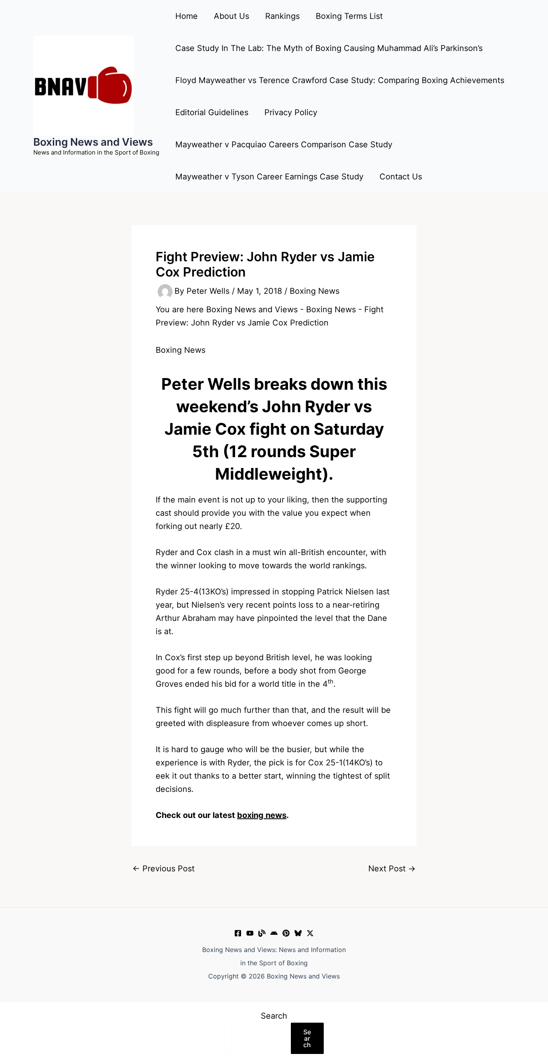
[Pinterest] (286, 933)
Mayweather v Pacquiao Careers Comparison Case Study (283, 144)
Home (186, 16)
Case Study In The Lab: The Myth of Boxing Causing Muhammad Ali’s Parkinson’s (329, 48)
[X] (310, 933)
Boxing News (314, 291)
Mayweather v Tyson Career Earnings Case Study (269, 176)
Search (274, 1016)
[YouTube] (250, 933)
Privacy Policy (290, 112)
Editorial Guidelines (211, 112)
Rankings (282, 16)
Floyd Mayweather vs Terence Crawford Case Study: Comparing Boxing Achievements (339, 80)
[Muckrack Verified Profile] (262, 933)
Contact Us (401, 176)
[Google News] (274, 933)
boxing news (261, 815)
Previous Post (163, 869)
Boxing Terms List (349, 16)
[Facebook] (238, 933)
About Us (231, 16)
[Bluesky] (298, 933)
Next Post (392, 869)
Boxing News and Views (93, 142)
